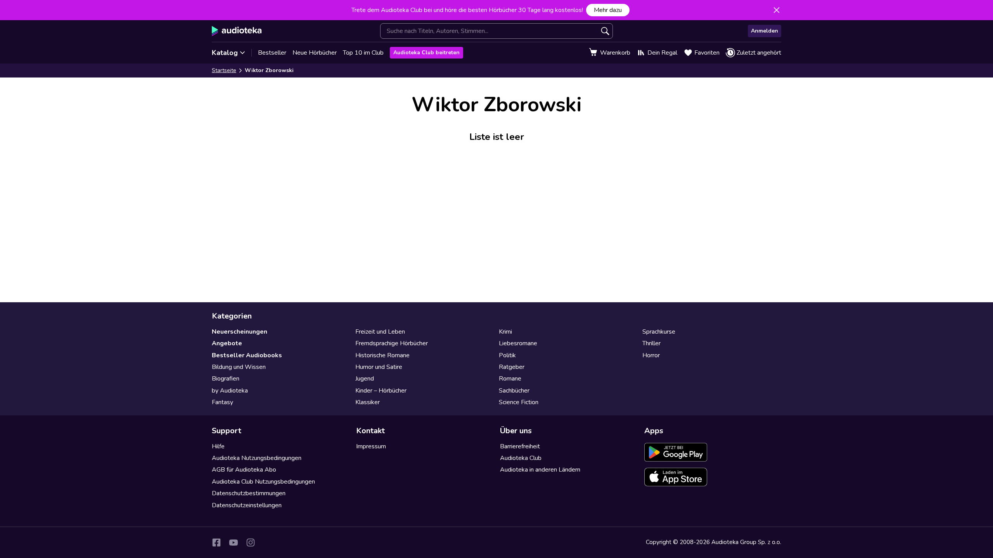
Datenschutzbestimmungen (248, 493)
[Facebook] (216, 542)
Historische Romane (382, 355)
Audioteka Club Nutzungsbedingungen (263, 481)
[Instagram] (250, 542)
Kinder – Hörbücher (381, 390)
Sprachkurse (658, 331)
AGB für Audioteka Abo (244, 469)
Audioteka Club (520, 458)
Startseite (224, 70)
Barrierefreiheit (520, 446)
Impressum (371, 446)
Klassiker (367, 402)
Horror (651, 355)
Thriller (651, 343)
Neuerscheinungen (239, 331)
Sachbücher (514, 390)
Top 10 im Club (363, 52)
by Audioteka (230, 390)
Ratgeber (511, 367)
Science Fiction (518, 402)
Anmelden (764, 30)
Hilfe (218, 446)
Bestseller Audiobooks (247, 355)
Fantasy (222, 402)
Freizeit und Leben (380, 331)
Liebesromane (518, 343)
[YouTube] (233, 542)
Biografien (225, 378)
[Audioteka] (237, 31)
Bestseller (272, 52)
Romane (510, 378)
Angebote (227, 343)
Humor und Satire (378, 367)
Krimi (505, 331)
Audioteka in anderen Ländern (540, 469)
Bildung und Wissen (239, 367)
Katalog (225, 52)
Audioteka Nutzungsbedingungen (256, 458)
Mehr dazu (608, 10)
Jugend (364, 378)
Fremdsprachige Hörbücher (391, 343)
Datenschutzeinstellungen (247, 505)
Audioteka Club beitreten (426, 52)
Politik (507, 355)
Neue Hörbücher (314, 52)
